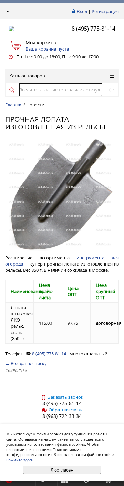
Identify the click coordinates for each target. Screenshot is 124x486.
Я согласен (62, 470)
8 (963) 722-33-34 (62, 416)
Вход (82, 11)
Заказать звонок (65, 397)
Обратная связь (65, 410)
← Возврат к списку (26, 363)
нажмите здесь (19, 459)
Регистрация (105, 11)
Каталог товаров (27, 76)
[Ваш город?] (7, 11)
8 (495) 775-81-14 (93, 28)
